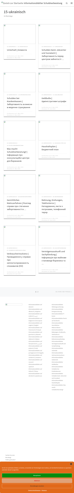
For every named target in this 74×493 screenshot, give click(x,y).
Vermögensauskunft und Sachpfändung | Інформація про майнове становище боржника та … (54, 257)
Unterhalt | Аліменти (17, 50)
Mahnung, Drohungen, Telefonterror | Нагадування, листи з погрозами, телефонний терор (54, 206)
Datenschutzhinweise (34, 490)
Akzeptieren (37, 475)
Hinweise (44, 490)
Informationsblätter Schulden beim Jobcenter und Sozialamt (59, 376)
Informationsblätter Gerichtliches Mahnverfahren (57, 325)
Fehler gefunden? (10, 460)
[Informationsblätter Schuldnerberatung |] (12, 2)
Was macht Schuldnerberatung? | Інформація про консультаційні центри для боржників (18, 154)
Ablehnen (37, 481)
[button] (71, 464)
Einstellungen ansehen (37, 486)
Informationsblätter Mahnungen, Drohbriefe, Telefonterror (59, 332)
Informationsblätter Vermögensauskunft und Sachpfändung (59, 343)
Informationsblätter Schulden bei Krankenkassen (57, 369)
